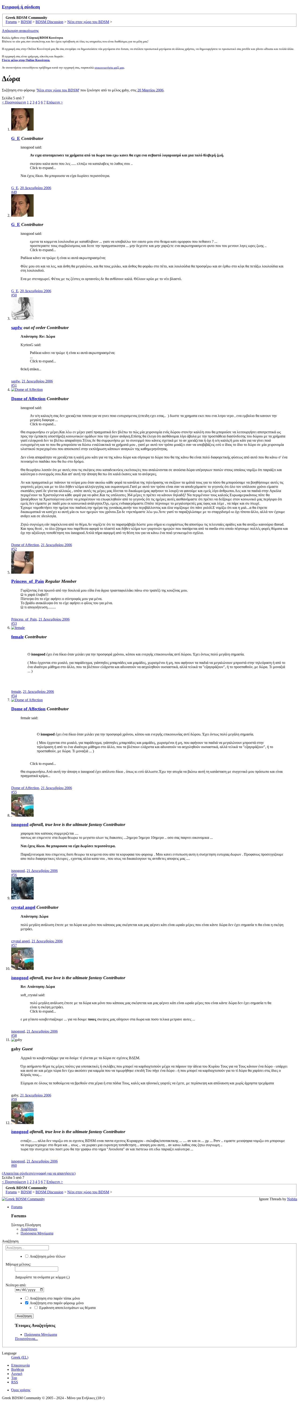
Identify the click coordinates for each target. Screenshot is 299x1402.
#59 (14, 1099)
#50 (14, 295)
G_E (15, 138)
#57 (14, 945)
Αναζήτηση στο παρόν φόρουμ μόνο (56, 1303)
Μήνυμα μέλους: (18, 1264)
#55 (14, 792)
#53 (14, 623)
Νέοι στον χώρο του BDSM (58, 90)
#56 (14, 875)
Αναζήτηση (29, 1229)
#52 (14, 549)
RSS (14, 1382)
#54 (14, 696)
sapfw (16, 327)
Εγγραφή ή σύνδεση (21, 6)
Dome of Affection (28, 398)
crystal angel (23, 907)
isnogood (19, 824)
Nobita (292, 1199)
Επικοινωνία (20, 1365)
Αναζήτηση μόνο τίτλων (47, 1256)
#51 (14, 385)
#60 (14, 1165)
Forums (16, 1207)
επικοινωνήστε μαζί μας (109, 67)
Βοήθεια (17, 1369)
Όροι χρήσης (20, 1390)
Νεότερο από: (16, 1285)
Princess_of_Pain (27, 581)
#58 (14, 1036)
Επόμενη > (54, 102)
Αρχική (16, 1374)
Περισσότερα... (26, 1339)
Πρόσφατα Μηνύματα (37, 1233)
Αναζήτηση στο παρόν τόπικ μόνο (54, 1298)
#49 (14, 192)
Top (14, 1378)
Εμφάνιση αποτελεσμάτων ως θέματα (67, 1308)
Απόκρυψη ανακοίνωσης (20, 31)
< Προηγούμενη (14, 102)
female (17, 636)
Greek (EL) (19, 1357)
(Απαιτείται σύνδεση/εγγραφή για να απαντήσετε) (38, 1173)
